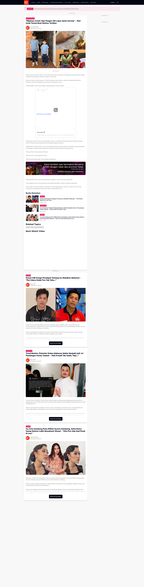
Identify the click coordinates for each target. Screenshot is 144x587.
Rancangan (45, 2)
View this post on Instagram (44, 114)
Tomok (47, 135)
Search (117, 2)
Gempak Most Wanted (56, 2)
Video (38, 2)
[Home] (26, 2)
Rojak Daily (76, 2)
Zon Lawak (68, 2)
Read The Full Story (55, 343)
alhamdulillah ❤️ (41, 132)
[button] (25, 7)
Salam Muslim (85, 2)
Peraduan (93, 2)
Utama (33, 2)
